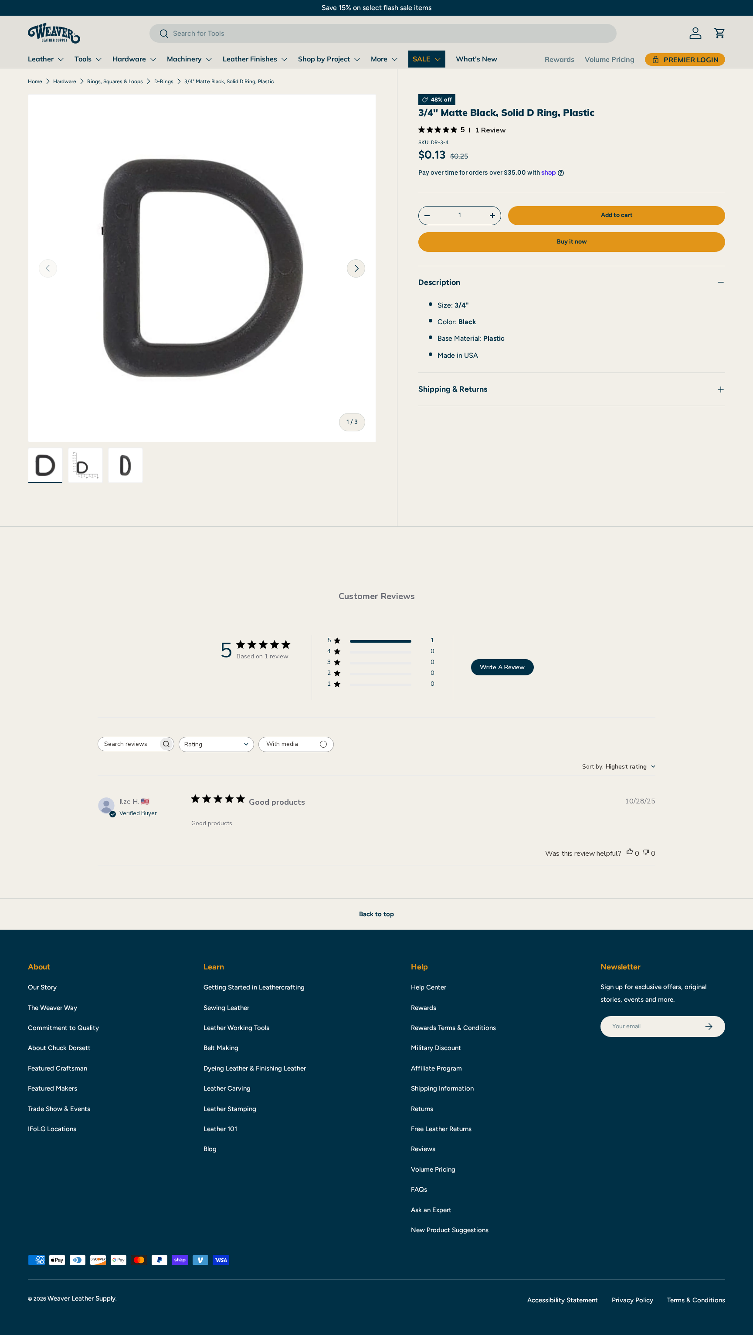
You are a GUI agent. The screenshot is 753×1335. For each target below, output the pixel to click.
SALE (422, 58)
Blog (210, 1149)
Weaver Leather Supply (81, 1298)
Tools (83, 58)
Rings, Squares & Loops (115, 81)
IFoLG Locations (52, 1129)
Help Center (428, 987)
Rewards (559, 59)
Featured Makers (52, 1088)
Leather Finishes (250, 58)
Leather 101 (220, 1129)
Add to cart (617, 215)
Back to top (376, 914)
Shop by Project (324, 58)
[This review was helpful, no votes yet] (630, 853)
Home (35, 81)
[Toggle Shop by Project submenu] (357, 59)
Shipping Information (442, 1088)
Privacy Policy (632, 1300)
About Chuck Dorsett (59, 1048)
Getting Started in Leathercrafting (254, 987)
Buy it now (572, 241)
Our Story (42, 987)
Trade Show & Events (59, 1109)
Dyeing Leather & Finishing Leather (255, 1068)
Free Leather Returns (441, 1129)
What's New (476, 58)
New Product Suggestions (449, 1230)
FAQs (419, 1189)
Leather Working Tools (236, 1028)
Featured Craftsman (57, 1068)
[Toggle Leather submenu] (60, 59)
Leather (41, 58)
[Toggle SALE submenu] (437, 59)
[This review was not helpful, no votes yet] (646, 853)
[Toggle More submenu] (394, 59)
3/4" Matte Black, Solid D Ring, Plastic (229, 81)
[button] (719, 33)
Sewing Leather (226, 1008)
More (379, 58)
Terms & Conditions (696, 1300)
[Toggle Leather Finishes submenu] (284, 59)
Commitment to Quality (63, 1028)
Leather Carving (227, 1088)
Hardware (129, 58)
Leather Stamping (230, 1109)
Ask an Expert (431, 1210)
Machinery (184, 58)
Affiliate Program (436, 1068)
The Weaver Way (52, 1008)
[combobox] (382, 33)
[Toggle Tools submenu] (98, 59)
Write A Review (502, 667)
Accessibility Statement (562, 1300)
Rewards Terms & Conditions (453, 1028)
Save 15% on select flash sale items (376, 7)
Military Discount (436, 1048)
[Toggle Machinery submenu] (209, 59)
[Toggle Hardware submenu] (153, 59)
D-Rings (163, 81)
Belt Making (221, 1048)
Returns (422, 1109)
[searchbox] (128, 744)
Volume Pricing (609, 59)
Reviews (423, 1149)
